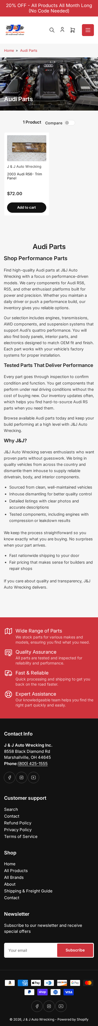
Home (9, 50)
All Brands (14, 877)
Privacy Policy (18, 829)
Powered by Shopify (72, 1019)
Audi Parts (28, 50)
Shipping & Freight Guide (28, 890)
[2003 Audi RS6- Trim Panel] (26, 148)
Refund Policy (17, 822)
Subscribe (75, 950)
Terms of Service (21, 836)
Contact (11, 816)
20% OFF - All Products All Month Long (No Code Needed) (49, 8)
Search (11, 809)
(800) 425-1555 (33, 763)
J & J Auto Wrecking (24, 166)
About (10, 884)
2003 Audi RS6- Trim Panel (24, 176)
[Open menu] (88, 30)
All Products (16, 870)
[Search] (52, 30)
